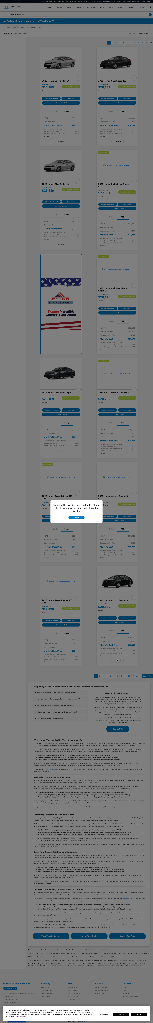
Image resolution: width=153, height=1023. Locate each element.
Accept (138, 1014)
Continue (76, 518)
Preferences (104, 1014)
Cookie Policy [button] (67, 1014)
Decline (121, 1014)
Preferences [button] (23, 1016)
